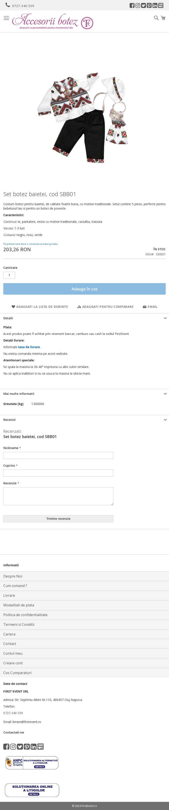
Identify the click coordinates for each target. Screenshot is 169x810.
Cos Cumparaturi (17, 672)
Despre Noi (12, 576)
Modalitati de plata (18, 605)
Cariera (9, 634)
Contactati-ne (13, 732)
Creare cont (13, 663)
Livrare (9, 595)
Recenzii (9, 420)
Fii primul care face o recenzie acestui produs (30, 243)
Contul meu (12, 653)
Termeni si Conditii (18, 624)
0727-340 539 (23, 6)
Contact (9, 643)
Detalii (8, 318)
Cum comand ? (15, 585)
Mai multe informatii (18, 394)
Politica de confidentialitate (25, 614)
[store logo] (52, 21)
